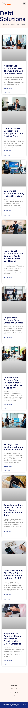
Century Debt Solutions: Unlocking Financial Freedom (14, 193)
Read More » (8, 88)
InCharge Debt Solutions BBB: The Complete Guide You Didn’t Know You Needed (13, 256)
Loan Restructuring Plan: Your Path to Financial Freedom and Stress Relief (13, 574)
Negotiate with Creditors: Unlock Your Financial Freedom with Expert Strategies (12, 638)
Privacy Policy (14, 692)
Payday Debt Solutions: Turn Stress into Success (13, 320)
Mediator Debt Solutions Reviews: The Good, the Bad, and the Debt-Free (13, 69)
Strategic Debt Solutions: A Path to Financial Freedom (13, 447)
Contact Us (14, 689)
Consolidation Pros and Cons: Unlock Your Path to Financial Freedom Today (13, 510)
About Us (14, 685)
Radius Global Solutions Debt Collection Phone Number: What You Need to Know (13, 382)
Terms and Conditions (14, 696)
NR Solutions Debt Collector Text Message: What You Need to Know (14, 132)
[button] (24, 3)
